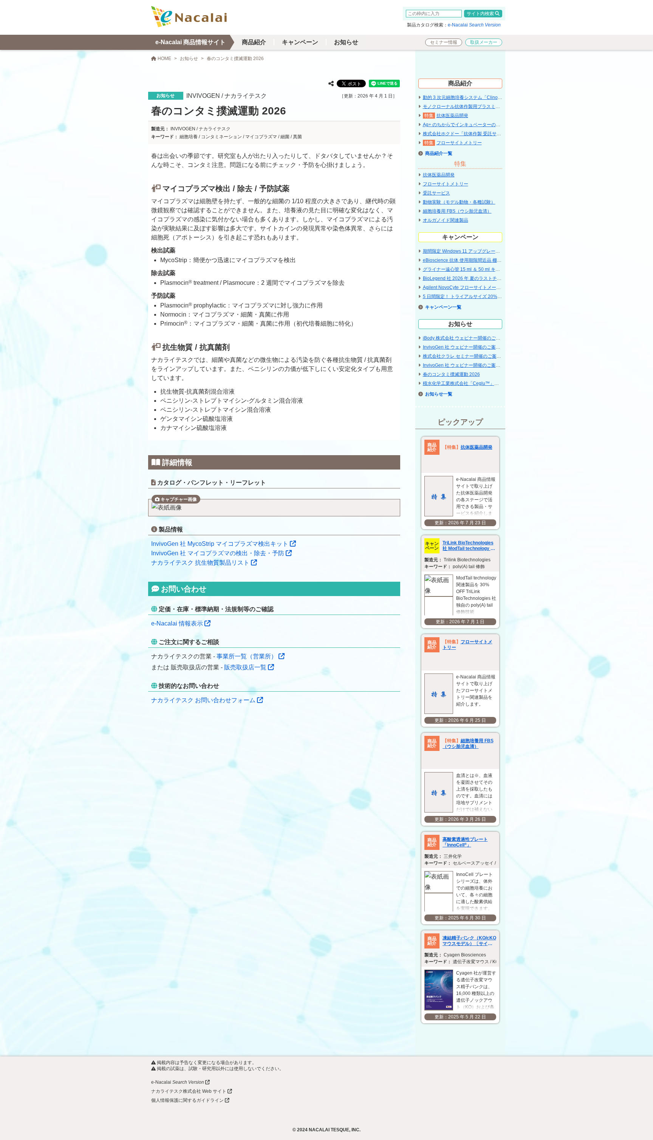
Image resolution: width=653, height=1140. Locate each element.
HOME (163, 58)
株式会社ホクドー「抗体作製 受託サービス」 (469, 133)
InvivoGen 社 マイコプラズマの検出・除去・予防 (217, 553)
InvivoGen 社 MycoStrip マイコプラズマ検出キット (219, 544)
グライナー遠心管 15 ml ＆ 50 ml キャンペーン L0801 (477, 269)
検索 (489, 13)
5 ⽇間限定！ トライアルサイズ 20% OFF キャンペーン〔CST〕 (488, 296)
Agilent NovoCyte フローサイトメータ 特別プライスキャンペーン (489, 287)
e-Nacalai (474, 25)
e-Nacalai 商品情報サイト (190, 42)
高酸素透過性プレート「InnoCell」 (465, 842)
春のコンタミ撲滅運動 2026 (451, 374)
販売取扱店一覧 (245, 667)
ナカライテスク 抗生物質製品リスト (200, 562)
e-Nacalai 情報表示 (177, 623)
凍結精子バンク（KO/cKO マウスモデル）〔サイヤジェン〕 (469, 941)
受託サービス (436, 193)
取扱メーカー (483, 42)
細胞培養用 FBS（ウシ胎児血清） (457, 211)
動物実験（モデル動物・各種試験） (459, 202)
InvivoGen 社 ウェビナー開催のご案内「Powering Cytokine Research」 (496, 365)
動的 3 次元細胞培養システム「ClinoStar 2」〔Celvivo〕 (481, 97)
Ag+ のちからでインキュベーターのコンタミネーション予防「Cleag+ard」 (500, 124)
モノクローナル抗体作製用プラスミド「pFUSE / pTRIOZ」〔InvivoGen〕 (498, 106)
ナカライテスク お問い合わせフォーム (203, 700)
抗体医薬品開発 (452, 115)
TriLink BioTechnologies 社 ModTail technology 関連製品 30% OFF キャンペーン (469, 545)
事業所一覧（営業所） (247, 656)
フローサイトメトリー (459, 142)
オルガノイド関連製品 (445, 220)
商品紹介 (254, 42)
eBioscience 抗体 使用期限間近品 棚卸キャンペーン (476, 260)
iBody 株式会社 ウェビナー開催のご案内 (464, 338)
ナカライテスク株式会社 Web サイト (188, 1091)
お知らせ (346, 42)
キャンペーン (300, 42)
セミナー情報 (443, 42)
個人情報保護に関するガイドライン (187, 1100)
